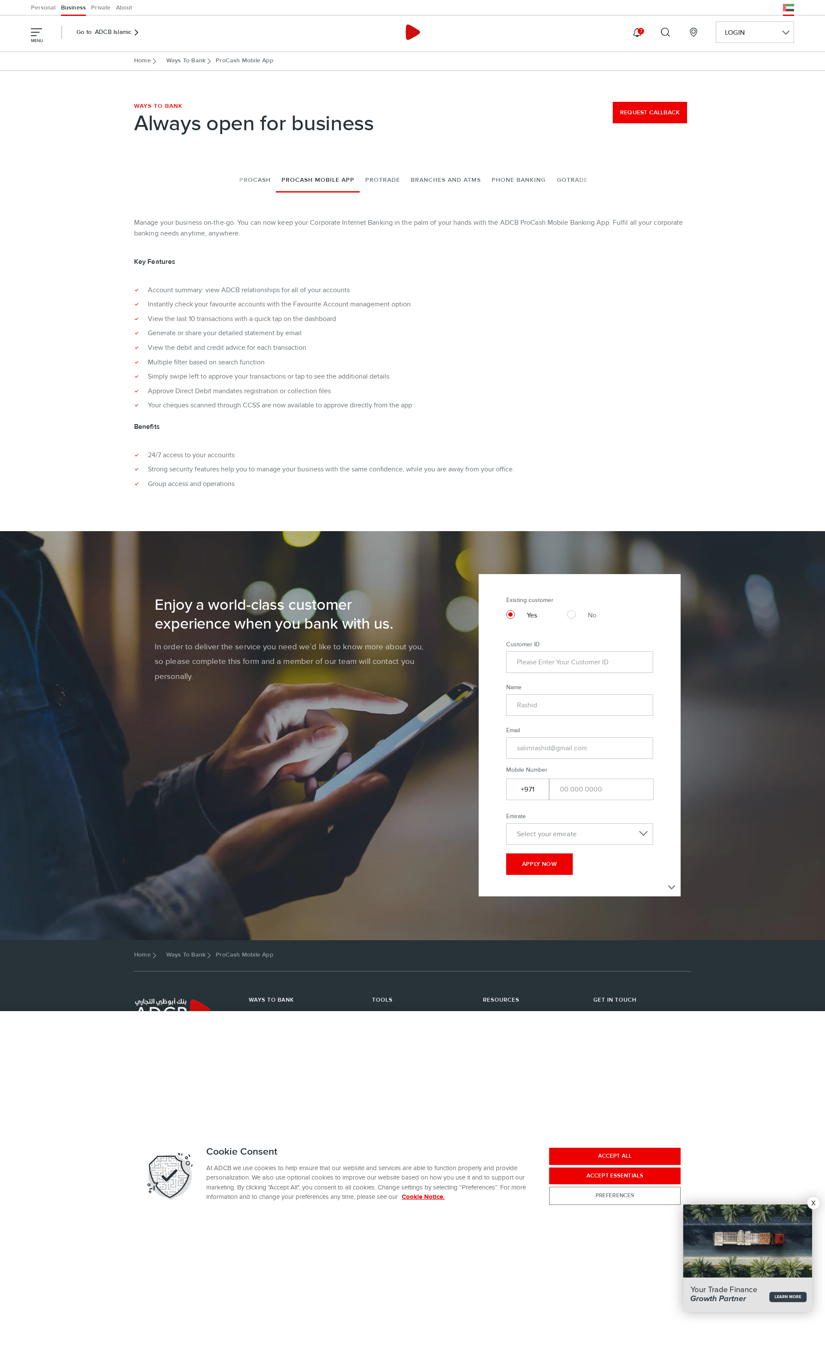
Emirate (516, 816)
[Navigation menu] (36, 32)
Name (514, 687)
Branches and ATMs (446, 180)
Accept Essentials (615, 1175)
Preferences (615, 1195)
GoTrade (572, 180)
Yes (532, 615)
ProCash (255, 180)
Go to (103, 32)
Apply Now (539, 864)
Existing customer (529, 600)
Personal (43, 8)
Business (73, 8)
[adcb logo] (412, 32)
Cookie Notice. (423, 1197)
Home (142, 60)
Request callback (650, 112)
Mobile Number (526, 769)
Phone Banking (519, 180)
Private (100, 8)
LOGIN (735, 32)
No (592, 615)
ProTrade (382, 180)
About (124, 8)
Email (513, 730)
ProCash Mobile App (317, 180)
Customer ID (523, 644)
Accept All (615, 1155)
